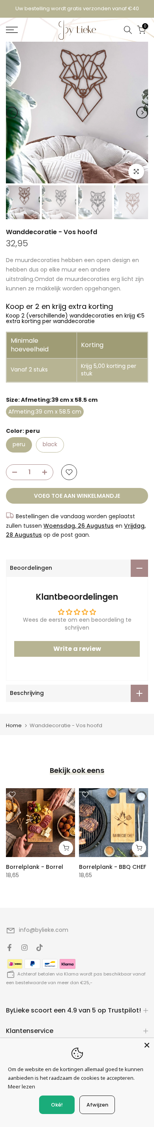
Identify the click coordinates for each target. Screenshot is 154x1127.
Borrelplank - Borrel (34, 867)
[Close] (147, 1045)
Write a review (77, 648)
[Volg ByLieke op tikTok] (39, 947)
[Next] (142, 112)
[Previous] (12, 112)
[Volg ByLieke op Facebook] (9, 947)
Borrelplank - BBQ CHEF (112, 867)
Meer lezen (21, 1086)
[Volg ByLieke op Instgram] (24, 947)
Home (14, 725)
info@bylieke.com (43, 930)
